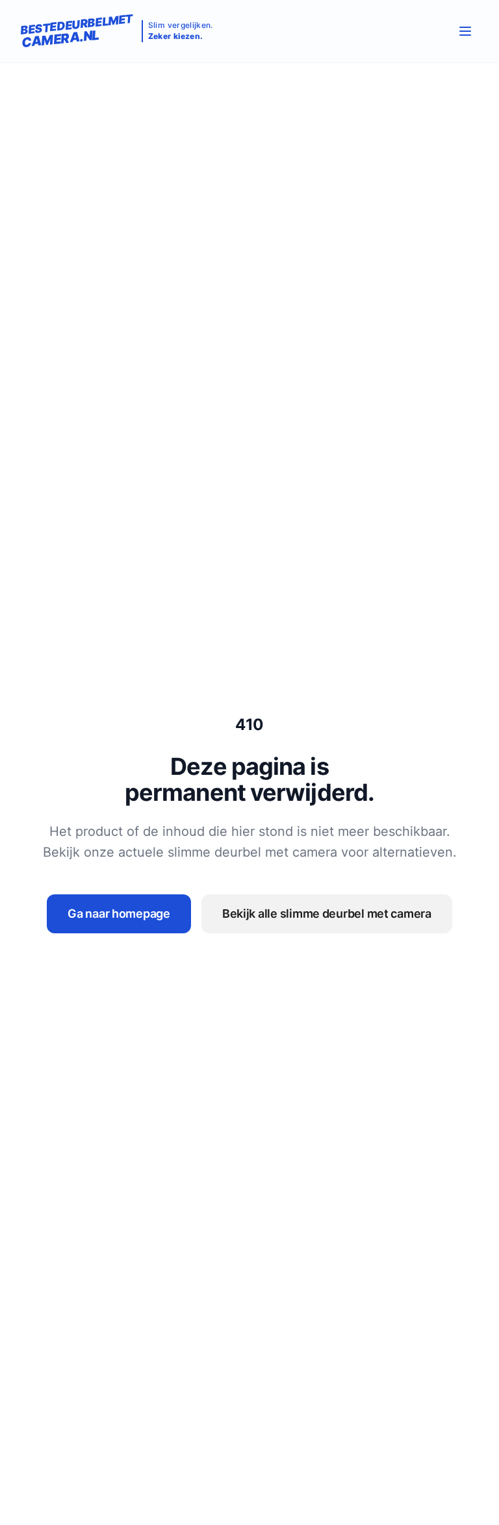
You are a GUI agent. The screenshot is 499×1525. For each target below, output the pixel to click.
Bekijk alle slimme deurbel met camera (326, 913)
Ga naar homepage (119, 913)
